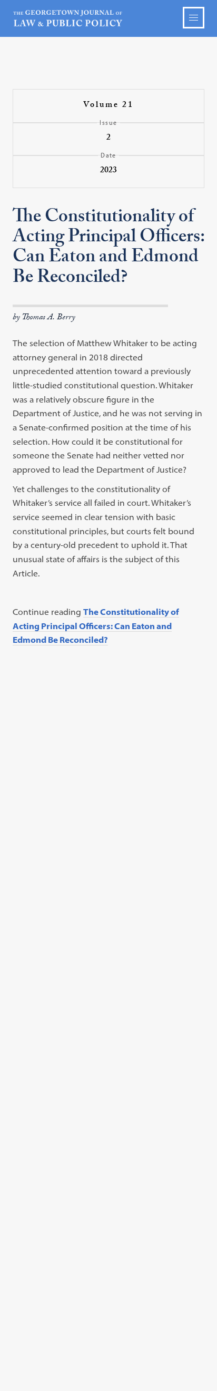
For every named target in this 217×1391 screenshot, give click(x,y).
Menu (193, 17)
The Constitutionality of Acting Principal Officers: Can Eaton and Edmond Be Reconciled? (96, 625)
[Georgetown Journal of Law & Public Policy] (108, 18)
